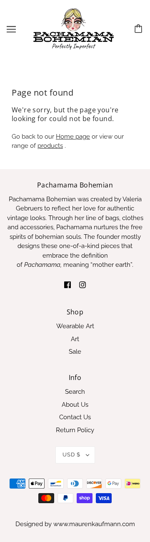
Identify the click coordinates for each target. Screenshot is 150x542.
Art (75, 339)
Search (75, 391)
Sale (75, 351)
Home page (73, 136)
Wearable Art (75, 326)
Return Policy (75, 430)
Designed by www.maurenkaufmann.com (75, 524)
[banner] (73, 29)
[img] (67, 284)
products (50, 145)
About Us (75, 404)
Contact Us (75, 417)
